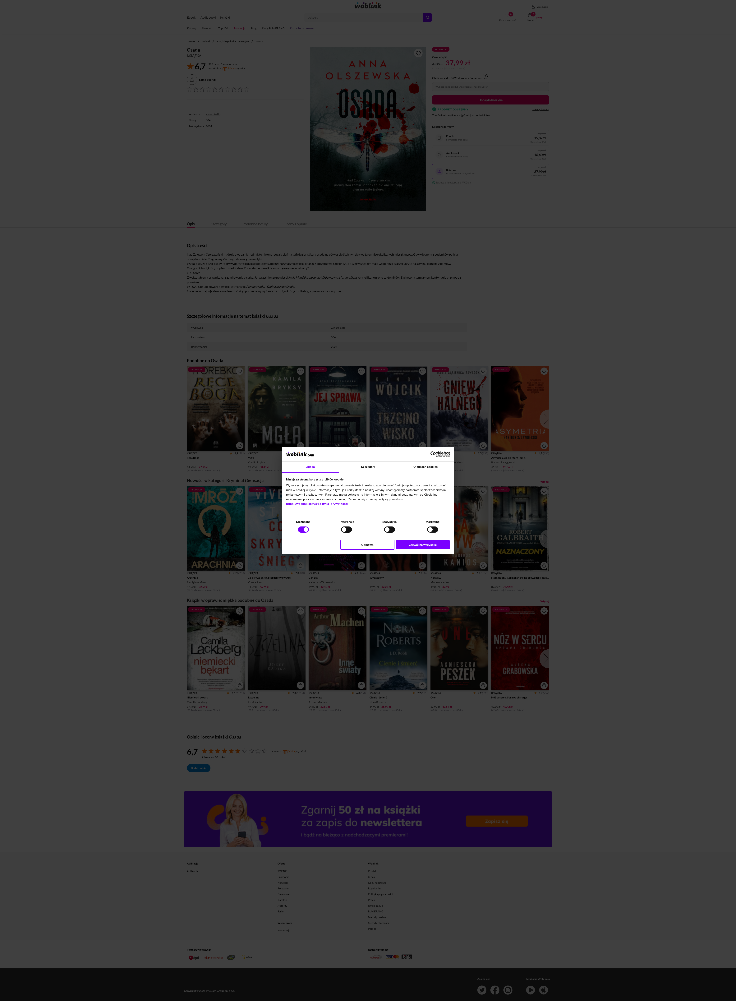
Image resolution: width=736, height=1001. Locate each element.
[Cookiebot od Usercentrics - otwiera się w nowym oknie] (433, 454)
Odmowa (367, 544)
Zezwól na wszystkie (423, 544)
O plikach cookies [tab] (425, 466)
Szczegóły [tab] (368, 466)
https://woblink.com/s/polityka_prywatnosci (317, 503)
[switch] (346, 529)
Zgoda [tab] (310, 466)
